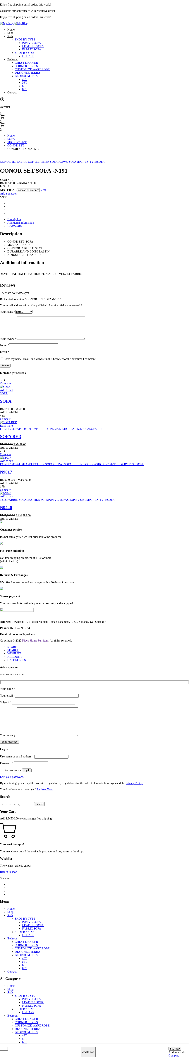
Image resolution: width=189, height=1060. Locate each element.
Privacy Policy (134, 783)
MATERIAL (8, 189)
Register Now (45, 789)
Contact (11, 92)
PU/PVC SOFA (31, 42)
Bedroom (12, 59)
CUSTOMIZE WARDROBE (32, 69)
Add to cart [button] (6, 390)
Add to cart (88, 1052)
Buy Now (175, 1048)
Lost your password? (12, 776)
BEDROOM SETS (26, 75)
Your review (8, 338)
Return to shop (8, 871)
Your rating (7, 311)
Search (39, 804)
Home (11, 29)
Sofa (10, 36)
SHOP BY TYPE (25, 39)
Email (4, 352)
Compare (174, 1055)
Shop (10, 32)
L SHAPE (28, 56)
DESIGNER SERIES (27, 72)
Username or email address (17, 756)
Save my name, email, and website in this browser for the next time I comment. (50, 359)
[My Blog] (14, 23)
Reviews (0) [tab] (14, 225)
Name (4, 345)
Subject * (6, 702)
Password (6, 763)
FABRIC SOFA (31, 49)
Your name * (8, 688)
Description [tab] (14, 219)
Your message (8, 735)
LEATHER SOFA (33, 46)
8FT (24, 89)
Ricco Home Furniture (34, 640)
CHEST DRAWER (26, 62)
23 (5, 499)
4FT (24, 79)
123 (2, 499)
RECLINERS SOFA (84, 464)
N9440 (6, 507)
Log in (27, 770)
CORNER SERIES (26, 66)
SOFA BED (96, 428)
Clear (43, 189)
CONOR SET (15, 145)
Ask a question (8, 193)
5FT (24, 82)
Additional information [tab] (20, 222)
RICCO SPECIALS (50, 428)
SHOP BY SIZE (24, 52)
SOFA (11, 138)
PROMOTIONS (29, 428)
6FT (24, 85)
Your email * (7, 695)
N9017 (6, 472)
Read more (6, 425)
